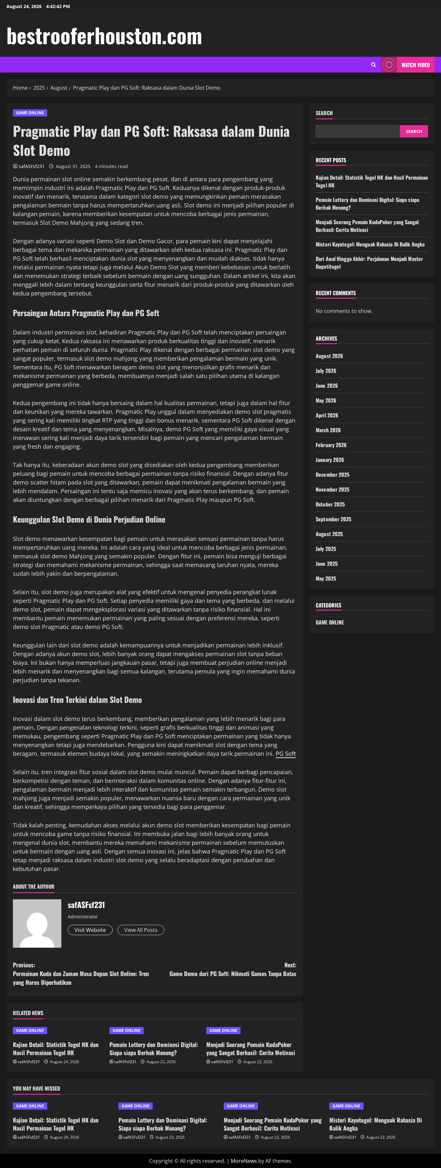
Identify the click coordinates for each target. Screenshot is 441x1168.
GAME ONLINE (30, 112)
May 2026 (326, 400)
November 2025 (332, 489)
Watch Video (416, 65)
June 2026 (327, 385)
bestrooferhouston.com (104, 35)
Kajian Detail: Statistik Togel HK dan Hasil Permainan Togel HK (55, 1048)
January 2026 (330, 460)
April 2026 (327, 415)
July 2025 (326, 549)
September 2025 (333, 519)
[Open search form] (373, 64)
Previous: (81, 973)
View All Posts (141, 929)
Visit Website (90, 929)
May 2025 (326, 578)
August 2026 (329, 356)
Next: (232, 969)
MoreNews (244, 1160)
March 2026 (328, 430)
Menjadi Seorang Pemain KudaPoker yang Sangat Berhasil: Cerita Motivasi (250, 1048)
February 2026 (331, 445)
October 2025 (330, 504)
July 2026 (326, 370)
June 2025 (327, 563)
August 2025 (329, 534)
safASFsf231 (32, 166)
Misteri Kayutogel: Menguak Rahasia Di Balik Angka (370, 244)
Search (324, 113)
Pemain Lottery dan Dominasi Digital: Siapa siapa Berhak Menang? (153, 1048)
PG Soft (286, 753)
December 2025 (332, 474)
